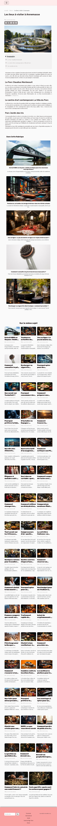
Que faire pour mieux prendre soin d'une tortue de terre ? (12, 702)
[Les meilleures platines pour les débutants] (44, 664)
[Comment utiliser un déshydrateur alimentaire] (28, 497)
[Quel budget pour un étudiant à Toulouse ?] (44, 581)
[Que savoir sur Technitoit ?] (12, 386)
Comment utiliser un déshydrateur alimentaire (28, 506)
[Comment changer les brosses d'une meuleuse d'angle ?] (12, 497)
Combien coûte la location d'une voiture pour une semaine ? (28, 674)
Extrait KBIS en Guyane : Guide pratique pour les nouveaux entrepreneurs (28, 168)
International (28, 815)
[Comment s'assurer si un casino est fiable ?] (12, 664)
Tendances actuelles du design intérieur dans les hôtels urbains (28, 203)
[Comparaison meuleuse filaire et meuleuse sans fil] (44, 497)
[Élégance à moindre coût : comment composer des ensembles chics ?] (12, 470)
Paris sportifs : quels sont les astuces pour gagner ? (40, 788)
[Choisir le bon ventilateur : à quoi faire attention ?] (28, 636)
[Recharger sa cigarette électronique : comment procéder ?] (28, 291)
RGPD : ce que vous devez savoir (28, 727)
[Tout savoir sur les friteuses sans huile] (12, 525)
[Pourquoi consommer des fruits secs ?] (28, 386)
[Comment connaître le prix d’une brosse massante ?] (28, 257)
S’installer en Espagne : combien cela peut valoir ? (27, 424)
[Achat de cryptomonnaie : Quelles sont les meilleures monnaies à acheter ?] (44, 608)
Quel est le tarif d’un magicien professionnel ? (28, 451)
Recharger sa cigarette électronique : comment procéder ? (28, 306)
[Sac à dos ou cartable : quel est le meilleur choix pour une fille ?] (28, 470)
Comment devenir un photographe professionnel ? (27, 757)
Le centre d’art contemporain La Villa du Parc (19, 63)
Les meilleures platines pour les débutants (44, 673)
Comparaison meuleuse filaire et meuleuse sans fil (44, 507)
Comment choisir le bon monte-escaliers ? (12, 590)
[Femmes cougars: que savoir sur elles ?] (12, 608)
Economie (28, 813)
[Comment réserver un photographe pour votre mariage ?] (44, 553)
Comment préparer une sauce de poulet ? (44, 395)
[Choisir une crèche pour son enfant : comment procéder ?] (12, 719)
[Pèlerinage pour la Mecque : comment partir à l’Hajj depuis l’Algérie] (12, 636)
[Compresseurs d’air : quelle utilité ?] (28, 525)
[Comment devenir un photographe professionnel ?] (27, 747)
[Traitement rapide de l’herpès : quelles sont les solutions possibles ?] (28, 608)
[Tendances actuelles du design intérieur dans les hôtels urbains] (28, 188)
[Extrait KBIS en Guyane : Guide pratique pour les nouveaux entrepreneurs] (28, 153)
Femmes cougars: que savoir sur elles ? (12, 617)
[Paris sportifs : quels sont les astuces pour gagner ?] (40, 778)
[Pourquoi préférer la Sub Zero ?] (12, 414)
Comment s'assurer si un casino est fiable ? (12, 674)
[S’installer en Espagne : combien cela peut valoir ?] (28, 414)
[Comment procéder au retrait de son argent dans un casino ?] (44, 636)
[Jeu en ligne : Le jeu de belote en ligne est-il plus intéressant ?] (28, 222)
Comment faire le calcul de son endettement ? (16, 788)
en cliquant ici (14, 95)
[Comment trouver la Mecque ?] (44, 414)
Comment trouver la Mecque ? (41, 423)
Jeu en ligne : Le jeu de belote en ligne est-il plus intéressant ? (28, 237)
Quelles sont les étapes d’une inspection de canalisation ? (28, 563)
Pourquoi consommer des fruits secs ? (27, 395)
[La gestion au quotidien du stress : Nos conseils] (12, 747)
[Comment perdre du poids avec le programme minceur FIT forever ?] (44, 719)
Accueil (6, 10)
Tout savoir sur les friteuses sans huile (11, 534)
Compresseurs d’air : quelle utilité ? (27, 534)
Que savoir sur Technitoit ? (11, 394)
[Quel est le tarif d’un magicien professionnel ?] (28, 442)
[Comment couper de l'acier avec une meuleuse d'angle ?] (44, 470)
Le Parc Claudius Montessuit (15, 59)
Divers (11, 10)
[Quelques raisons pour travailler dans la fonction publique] (12, 553)
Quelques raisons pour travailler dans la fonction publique (12, 563)
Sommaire (11, 56)
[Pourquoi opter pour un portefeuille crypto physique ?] (28, 581)
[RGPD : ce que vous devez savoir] (28, 719)
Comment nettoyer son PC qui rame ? (44, 451)
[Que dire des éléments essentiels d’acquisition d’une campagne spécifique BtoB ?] (12, 442)
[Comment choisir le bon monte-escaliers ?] (12, 581)
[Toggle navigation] (6, 2)
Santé (28, 818)
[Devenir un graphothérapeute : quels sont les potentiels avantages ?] (44, 748)
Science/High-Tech (28, 820)
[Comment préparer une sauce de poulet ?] (44, 386)
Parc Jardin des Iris (12, 66)
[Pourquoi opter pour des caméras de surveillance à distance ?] (44, 358)
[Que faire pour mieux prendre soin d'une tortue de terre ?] (12, 692)
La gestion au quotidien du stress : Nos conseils (10, 757)
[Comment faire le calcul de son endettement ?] (16, 778)
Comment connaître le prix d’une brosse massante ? (28, 272)
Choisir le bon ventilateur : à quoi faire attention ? (27, 646)
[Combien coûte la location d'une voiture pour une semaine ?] (28, 664)
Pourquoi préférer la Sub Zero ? (11, 423)
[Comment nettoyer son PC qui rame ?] (44, 442)
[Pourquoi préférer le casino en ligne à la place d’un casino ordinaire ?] (28, 692)
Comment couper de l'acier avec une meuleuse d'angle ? (44, 479)
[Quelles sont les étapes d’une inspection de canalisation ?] (28, 553)
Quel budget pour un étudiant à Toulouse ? (44, 590)
